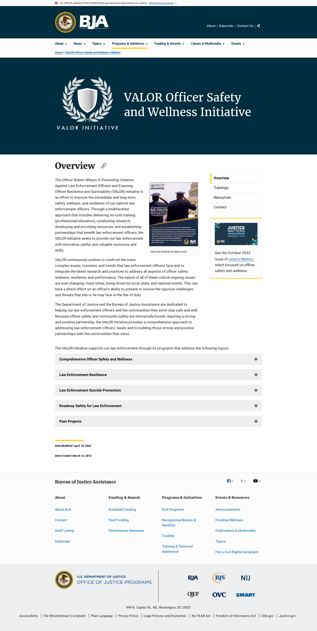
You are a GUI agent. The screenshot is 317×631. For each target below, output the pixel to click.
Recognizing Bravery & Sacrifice (179, 522)
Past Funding (118, 520)
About (211, 26)
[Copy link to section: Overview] (101, 165)
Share (262, 29)
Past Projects (70, 421)
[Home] (94, 22)
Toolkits (168, 536)
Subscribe (226, 26)
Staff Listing (64, 531)
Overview (221, 178)
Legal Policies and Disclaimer (165, 616)
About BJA (63, 509)
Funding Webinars (229, 520)
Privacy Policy (128, 616)
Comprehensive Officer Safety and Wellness (95, 359)
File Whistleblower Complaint (64, 616)
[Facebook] (232, 484)
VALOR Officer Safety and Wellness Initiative (93, 52)
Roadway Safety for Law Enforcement (90, 406)
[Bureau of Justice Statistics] (219, 584)
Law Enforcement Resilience (83, 375)
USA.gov (267, 616)
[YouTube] (257, 484)
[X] (245, 484)
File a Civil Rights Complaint (236, 552)
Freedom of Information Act (236, 616)
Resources (222, 197)
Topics (220, 541)
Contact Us (245, 26)
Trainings (221, 188)
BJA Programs (173, 509)
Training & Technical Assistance (177, 549)
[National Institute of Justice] (245, 581)
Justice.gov (287, 616)
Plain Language (102, 616)
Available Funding (122, 509)
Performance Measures (126, 531)
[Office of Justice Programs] (65, 22)
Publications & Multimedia (235, 531)
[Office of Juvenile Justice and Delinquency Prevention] (193, 598)
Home (58, 52)
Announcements (227, 509)
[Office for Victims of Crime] (219, 598)
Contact (220, 207)
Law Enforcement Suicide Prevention (90, 390)
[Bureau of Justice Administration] (193, 581)
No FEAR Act (201, 616)
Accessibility (28, 616)
